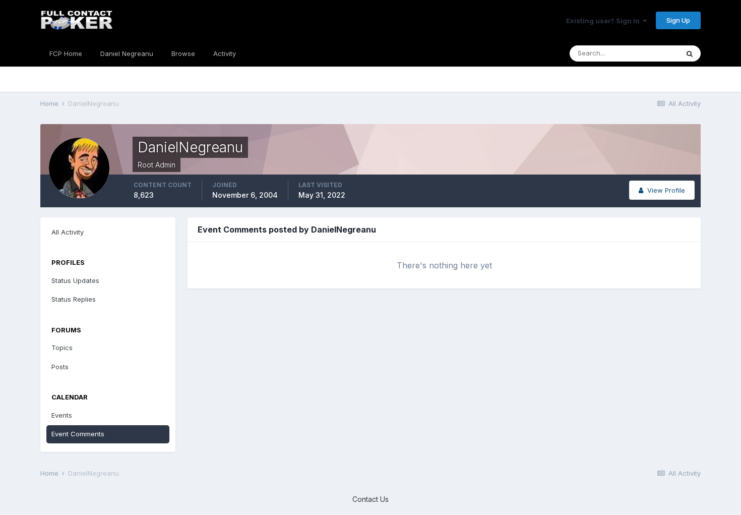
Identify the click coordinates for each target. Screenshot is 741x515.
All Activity (67, 232)
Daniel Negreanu (126, 53)
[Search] (689, 53)
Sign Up (678, 20)
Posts (60, 367)
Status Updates (75, 280)
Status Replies (73, 299)
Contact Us (370, 499)
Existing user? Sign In (604, 21)
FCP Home (65, 53)
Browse (183, 53)
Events (61, 415)
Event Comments (77, 434)
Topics (62, 348)
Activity (224, 53)
